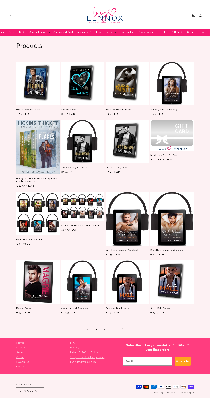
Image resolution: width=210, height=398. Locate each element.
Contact (21, 366)
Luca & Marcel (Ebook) (117, 167)
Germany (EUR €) (29, 391)
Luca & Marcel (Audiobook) (74, 167)
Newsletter (23, 361)
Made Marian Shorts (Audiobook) (166, 250)
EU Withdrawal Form (83, 361)
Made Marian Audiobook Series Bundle (80, 225)
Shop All (21, 347)
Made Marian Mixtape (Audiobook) (122, 250)
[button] (11, 15)
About (20, 357)
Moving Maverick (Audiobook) (75, 308)
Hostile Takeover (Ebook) (28, 109)
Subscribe (183, 361)
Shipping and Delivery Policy (87, 357)
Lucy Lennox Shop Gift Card (164, 155)
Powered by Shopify (185, 393)
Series (20, 352)
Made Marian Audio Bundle (29, 239)
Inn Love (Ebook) (69, 109)
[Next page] (122, 328)
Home (20, 342)
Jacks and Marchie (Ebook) (119, 109)
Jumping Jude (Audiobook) (163, 109)
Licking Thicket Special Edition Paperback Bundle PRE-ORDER (37, 179)
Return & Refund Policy (84, 352)
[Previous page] (87, 328)
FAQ (72, 342)
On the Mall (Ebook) (160, 308)
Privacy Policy (78, 347)
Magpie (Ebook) (24, 308)
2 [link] (105, 328)
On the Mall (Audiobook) (118, 308)
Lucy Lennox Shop (167, 393)
